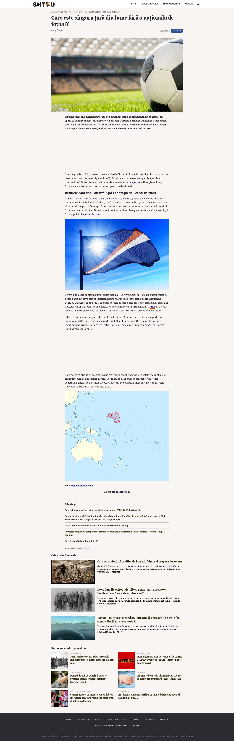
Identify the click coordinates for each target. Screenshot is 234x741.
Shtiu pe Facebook (171, 4)
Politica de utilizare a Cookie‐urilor (111, 725)
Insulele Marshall (83, 548)
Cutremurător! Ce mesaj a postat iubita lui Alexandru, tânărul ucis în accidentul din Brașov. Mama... (92, 698)
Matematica (149, 719)
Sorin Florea (56, 30)
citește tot (115, 571)
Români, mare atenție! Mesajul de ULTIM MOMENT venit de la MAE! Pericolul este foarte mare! (159, 660)
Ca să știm (63, 11)
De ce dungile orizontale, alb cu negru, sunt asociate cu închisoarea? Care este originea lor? (132, 591)
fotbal (72, 548)
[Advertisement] (117, 152)
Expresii (134, 719)
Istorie (68, 719)
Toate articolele (150, 4)
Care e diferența (83, 719)
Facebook (177, 31)
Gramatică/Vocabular (117, 719)
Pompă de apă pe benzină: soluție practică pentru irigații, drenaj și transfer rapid (88, 679)
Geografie (99, 719)
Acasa (54, 11)
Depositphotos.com (82, 485)
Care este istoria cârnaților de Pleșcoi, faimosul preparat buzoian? (139, 561)
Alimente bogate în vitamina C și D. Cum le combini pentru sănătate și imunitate (159, 677)
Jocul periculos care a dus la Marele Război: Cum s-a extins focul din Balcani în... (92, 660)
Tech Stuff (163, 719)
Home (133, 4)
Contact (189, 4)
